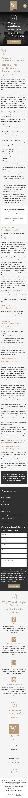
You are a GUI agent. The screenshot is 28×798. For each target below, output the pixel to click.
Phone (3, 544)
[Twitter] (16, 772)
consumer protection (8, 442)
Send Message (14, 586)
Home (14, 742)
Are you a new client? (7, 555)
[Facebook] (14, 772)
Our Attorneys (14, 745)
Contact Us (14, 749)
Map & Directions (14, 765)
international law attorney (19, 440)
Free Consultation (14, 41)
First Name (4, 534)
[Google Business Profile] (11, 772)
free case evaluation (9, 476)
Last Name (4, 539)
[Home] (13, 6)
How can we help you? (7, 560)
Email (3, 549)
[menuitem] (14, 497)
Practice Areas (14, 747)
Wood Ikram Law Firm (8, 93)
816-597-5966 (14, 717)
